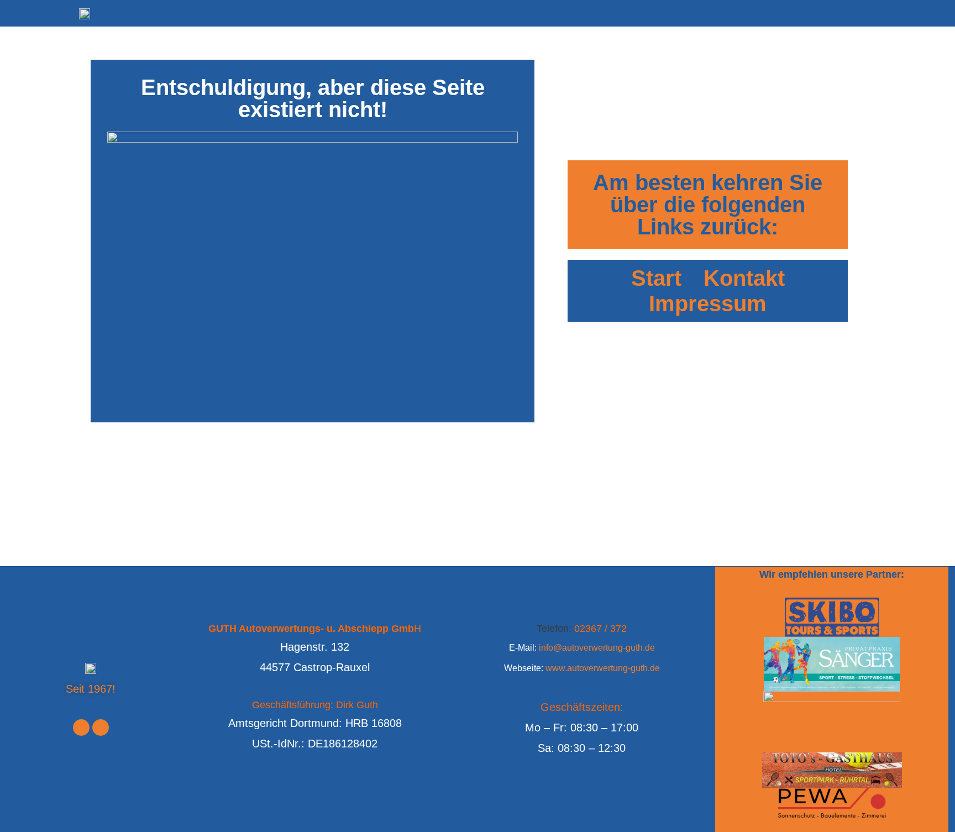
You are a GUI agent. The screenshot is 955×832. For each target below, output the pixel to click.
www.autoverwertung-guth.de (602, 668)
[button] (17, 16)
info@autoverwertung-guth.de (597, 647)
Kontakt (744, 278)
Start (656, 278)
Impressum (708, 303)
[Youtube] (100, 727)
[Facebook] (81, 727)
